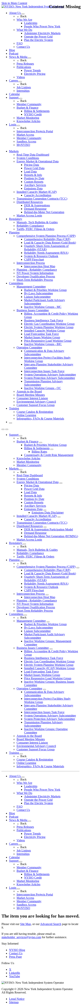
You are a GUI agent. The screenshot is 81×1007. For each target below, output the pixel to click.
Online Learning (26, 415)
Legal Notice (16, 998)
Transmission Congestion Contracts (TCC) (42, 198)
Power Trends (32, 70)
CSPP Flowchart (34, 259)
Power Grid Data (34, 168)
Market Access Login (29, 215)
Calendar (14, 94)
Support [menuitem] (14, 434)
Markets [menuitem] (14, 151)
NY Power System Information (35, 273)
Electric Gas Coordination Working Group (49, 323)
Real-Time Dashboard (30, 475)
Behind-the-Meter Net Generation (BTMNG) (51, 536)
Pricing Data (31, 164)
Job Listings (24, 87)
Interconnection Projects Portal (35, 131)
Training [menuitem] (14, 408)
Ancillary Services (35, 185)
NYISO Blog (17, 950)
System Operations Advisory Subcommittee (50, 374)
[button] (10, 423)
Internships (23, 90)
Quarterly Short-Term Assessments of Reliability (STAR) (46, 247)
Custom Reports (33, 181)
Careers (14, 80)
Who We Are (24, 19)
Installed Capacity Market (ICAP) (37, 191)
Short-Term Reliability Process (35, 279)
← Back (22, 16)
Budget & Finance (27, 107)
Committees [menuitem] (16, 283)
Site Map (25, 924)
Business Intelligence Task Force (43, 320)
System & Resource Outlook (41, 256)
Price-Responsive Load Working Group (47, 340)
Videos (21, 77)
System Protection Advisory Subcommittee (49, 378)
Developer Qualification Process (36, 276)
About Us (15, 12)
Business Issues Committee (33, 310)
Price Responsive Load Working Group (47, 678)
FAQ (20, 43)
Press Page (15, 956)
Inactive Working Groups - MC (42, 306)
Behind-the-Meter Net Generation (44, 212)
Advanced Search (50, 924)
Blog (12, 50)
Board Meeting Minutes (31, 394)
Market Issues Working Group (42, 337)
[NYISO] (33, 6)
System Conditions (28, 158)
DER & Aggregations (37, 205)
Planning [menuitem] (14, 232)
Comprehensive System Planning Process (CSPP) (46, 235)
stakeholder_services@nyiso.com (21, 937)
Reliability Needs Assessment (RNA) (46, 252)
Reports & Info (33, 175)
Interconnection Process (31, 262)
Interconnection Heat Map (39, 266)
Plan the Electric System (38, 40)
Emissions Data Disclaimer (48, 512)
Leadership (30, 23)
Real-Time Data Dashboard (33, 154)
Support (14, 97)
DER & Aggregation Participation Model (48, 529)
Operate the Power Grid (38, 36)
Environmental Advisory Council (36, 401)
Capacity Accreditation (37, 195)
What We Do (24, 29)
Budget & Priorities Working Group (45, 290)
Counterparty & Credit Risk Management (48, 455)
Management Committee (31, 286)
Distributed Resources (30, 202)
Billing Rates (39, 451)
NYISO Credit (33, 114)
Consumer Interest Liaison (32, 398)
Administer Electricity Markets (42, 33)
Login (13, 124)
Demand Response (35, 208)
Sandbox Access (26, 141)
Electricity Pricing (34, 73)
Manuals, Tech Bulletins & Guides (37, 222)
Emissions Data (33, 188)
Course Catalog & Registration (35, 411)
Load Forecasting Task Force (41, 334)
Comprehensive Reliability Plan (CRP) (47, 239)
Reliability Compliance (30, 225)
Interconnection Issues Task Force (44, 371)
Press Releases (25, 63)
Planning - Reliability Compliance (37, 269)
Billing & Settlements (37, 111)
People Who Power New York (42, 26)
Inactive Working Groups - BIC (43, 344)
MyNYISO (23, 144)
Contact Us (23, 46)
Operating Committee (29, 347)
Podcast (13, 53)
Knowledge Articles (28, 121)
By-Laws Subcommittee (38, 293)
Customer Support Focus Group (36, 405)
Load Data (30, 171)
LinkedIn (14, 972)
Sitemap (14, 1002)
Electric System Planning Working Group (48, 327)
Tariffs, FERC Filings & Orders (35, 229)
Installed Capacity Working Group (44, 330)
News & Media (18, 56)
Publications (24, 67)
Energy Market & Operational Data (38, 161)
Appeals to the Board (29, 391)
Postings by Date (34, 178)
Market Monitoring (28, 117)
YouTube (14, 976)
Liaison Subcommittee (37, 296)
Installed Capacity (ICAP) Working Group (49, 668)
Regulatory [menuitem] (15, 218)
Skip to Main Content (14, 3)
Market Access (25, 134)
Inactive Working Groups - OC (42, 388)
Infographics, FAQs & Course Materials (40, 418)
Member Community (29, 104)
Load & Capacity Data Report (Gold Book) (50, 242)
